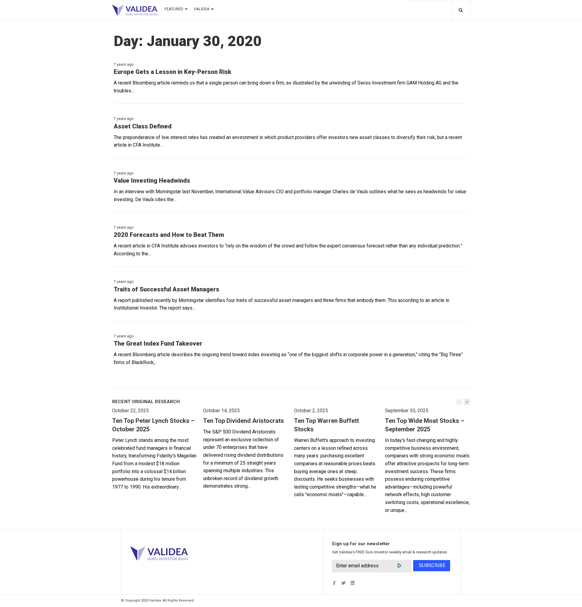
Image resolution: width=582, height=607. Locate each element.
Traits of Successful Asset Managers (166, 289)
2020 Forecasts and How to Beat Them (169, 234)
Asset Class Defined (143, 126)
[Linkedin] (352, 583)
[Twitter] (343, 583)
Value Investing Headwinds (152, 180)
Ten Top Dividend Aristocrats (243, 420)
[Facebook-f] (334, 583)
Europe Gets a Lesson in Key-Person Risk (172, 71)
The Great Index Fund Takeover (158, 343)
